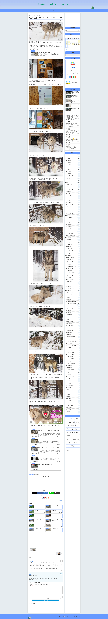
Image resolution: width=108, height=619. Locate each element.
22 (78, 44)
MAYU (30, 573)
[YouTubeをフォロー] (45, 497)
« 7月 (66, 49)
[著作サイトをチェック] (43, 497)
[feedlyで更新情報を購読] (46, 497)
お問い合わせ (66, 616)
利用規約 (63, 616)
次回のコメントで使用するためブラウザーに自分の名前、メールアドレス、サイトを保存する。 (46, 598)
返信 (61, 570)
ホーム (60, 616)
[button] (57, 493)
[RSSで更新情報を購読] (48, 497)
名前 (29, 595)
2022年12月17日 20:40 (32, 574)
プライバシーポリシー (72, 616)
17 (68, 44)
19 (72, 44)
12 (72, 43)
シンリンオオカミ (37, 474)
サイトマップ (78, 616)
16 (66, 44)
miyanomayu (72, 67)
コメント (31, 585)
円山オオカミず (31, 474)
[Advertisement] (46, 483)
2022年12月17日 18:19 (32, 561)
